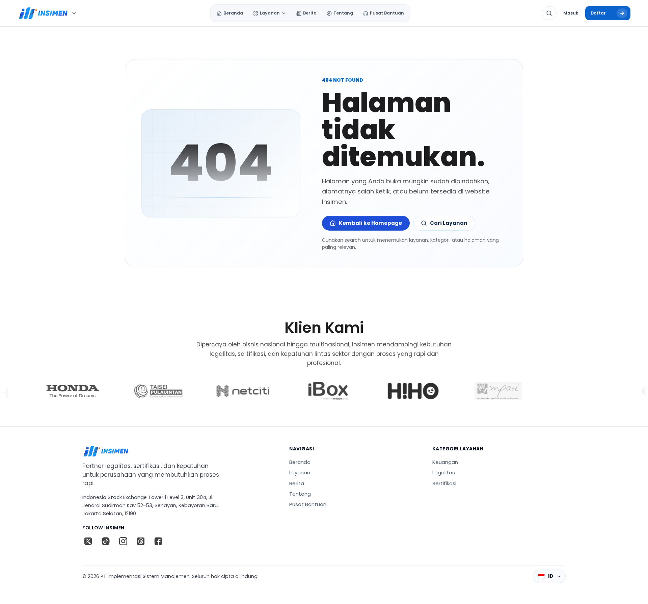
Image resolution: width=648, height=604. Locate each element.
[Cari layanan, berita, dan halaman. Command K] (549, 13)
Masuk (570, 13)
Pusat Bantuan (307, 504)
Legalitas (443, 472)
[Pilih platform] (74, 13)
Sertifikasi (444, 483)
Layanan (299, 472)
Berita (296, 483)
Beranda (299, 462)
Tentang (300, 493)
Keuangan (445, 462)
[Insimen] (43, 13)
